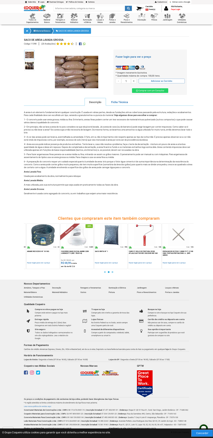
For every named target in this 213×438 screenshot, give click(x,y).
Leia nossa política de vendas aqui (37, 406)
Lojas (41, 2)
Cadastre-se (162, 2)
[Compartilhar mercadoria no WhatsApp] (84, 44)
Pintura (112, 292)
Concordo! (202, 433)
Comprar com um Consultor (151, 90)
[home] (35, 8)
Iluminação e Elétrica (117, 288)
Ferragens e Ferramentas (90, 288)
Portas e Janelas (172, 292)
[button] (32, 18)
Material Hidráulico (60, 292)
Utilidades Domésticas (33, 297)
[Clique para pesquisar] (128, 8)
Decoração (56, 288)
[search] (93, 8)
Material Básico (43, 31)
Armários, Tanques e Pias (34, 288)
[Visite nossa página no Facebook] (26, 373)
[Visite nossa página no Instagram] (32, 373)
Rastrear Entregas (56, 2)
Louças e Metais (172, 288)
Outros (83, 292)
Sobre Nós (31, 2)
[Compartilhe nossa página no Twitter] (38, 373)
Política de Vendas (75, 2)
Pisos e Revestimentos (146, 292)
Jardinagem (142, 288)
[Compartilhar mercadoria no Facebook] (80, 44)
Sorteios (91, 2)
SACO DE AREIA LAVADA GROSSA (73, 31)
